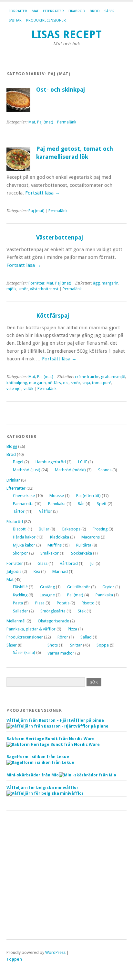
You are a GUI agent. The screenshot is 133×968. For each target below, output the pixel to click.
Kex (37, 571)
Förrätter (18, 11)
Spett (102, 503)
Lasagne (47, 595)
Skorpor (20, 553)
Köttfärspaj (52, 315)
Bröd (95, 11)
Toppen (14, 959)
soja (86, 383)
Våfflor (45, 511)
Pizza (40, 603)
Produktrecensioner (46, 20)
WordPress (55, 952)
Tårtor (19, 511)
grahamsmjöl (113, 377)
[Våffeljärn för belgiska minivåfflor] (45, 793)
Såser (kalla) (24, 652)
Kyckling (20, 595)
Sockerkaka (81, 553)
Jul (92, 563)
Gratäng (47, 586)
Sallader (20, 611)
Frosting (100, 529)
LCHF (82, 461)
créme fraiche (87, 377)
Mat (35, 11)
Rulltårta (83, 545)
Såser (109, 11)
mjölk (11, 289)
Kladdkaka (59, 537)
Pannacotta (23, 503)
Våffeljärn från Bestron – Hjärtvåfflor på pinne (55, 720)
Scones (104, 469)
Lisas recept (66, 34)
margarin (110, 283)
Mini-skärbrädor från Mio (32, 775)
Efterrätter (53, 11)
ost (66, 383)
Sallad (86, 637)
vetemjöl (14, 388)
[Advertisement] (66, 885)
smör (23, 289)
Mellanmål (16, 621)
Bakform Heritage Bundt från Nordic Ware (50, 738)
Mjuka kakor (24, 545)
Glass (42, 563)
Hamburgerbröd (51, 461)
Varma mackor (60, 653)
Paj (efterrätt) (88, 495)
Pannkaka (57, 503)
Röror (62, 637)
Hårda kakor (24, 537)
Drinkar (13, 480)
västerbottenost (44, 289)
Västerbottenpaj (59, 237)
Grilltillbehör (78, 586)
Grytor (108, 586)
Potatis (63, 603)
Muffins (54, 545)
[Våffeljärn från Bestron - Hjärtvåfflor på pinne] (57, 726)
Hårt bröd (69, 563)
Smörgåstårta (53, 611)
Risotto (88, 603)
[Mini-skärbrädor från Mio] (87, 775)
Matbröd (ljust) (26, 469)
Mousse (56, 495)
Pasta (18, 603)
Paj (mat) (45, 122)
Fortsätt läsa (42, 193)
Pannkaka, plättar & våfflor (31, 629)
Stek (82, 611)
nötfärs (54, 383)
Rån (81, 503)
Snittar (15, 20)
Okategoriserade (53, 621)
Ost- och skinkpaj (60, 89)
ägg (96, 283)
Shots (52, 645)
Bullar (44, 529)
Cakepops (71, 529)
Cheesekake (24, 495)
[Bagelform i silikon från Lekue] (40, 762)
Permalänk (66, 122)
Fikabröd (76, 11)
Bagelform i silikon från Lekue (37, 756)
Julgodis (13, 571)
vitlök (28, 388)
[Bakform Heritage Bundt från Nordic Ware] (53, 744)
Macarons (90, 537)
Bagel (18, 461)
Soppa (103, 645)
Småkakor (49, 553)
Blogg (11, 446)
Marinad (60, 571)
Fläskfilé (20, 586)
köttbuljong (16, 383)
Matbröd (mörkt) (70, 469)
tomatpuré (101, 383)
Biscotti (19, 529)
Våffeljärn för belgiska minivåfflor (42, 787)
